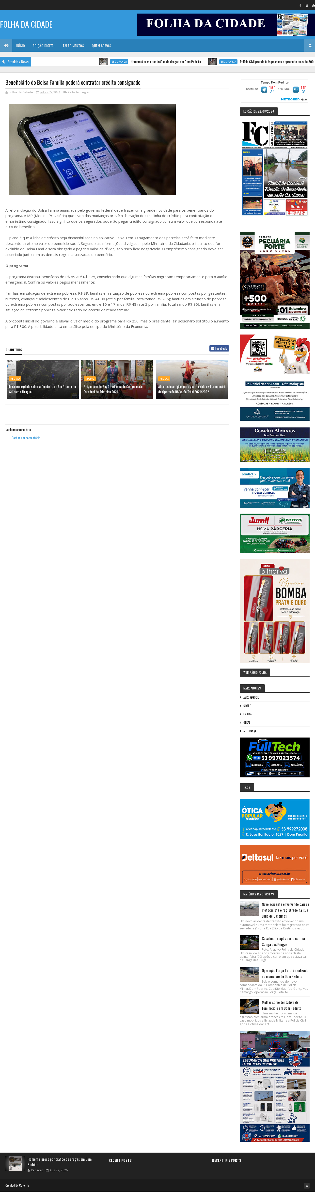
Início (20, 45)
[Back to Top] (307, 1186)
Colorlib (24, 1185)
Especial (247, 714)
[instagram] (307, 5)
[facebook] (300, 5)
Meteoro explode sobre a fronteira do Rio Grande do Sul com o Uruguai (42, 389)
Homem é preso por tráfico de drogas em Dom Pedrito (139, 61)
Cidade (73, 92)
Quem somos (101, 45)
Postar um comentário (26, 437)
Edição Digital (44, 45)
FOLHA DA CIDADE (26, 24)
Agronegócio (251, 697)
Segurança (92, 61)
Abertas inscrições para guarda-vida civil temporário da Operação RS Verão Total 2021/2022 (192, 389)
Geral (246, 722)
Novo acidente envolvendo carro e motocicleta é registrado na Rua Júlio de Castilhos (286, 910)
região (85, 92)
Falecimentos (73, 45)
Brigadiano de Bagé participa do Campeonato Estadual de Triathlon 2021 (113, 389)
